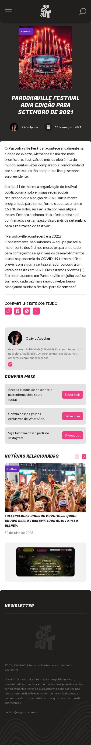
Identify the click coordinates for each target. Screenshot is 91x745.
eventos (78, 684)
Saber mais (72, 394)
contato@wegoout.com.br (21, 712)
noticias (69, 679)
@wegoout (73, 435)
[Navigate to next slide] (84, 456)
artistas (26, 684)
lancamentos (40, 684)
